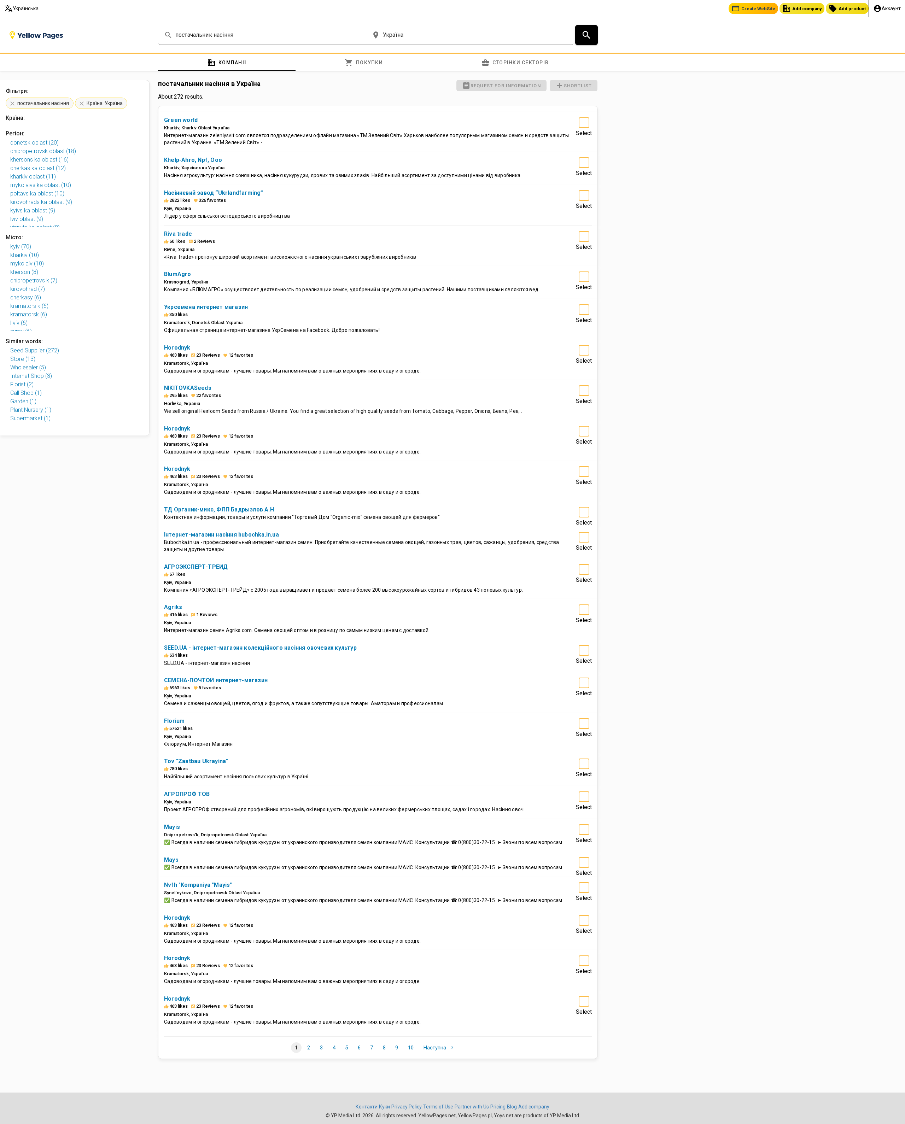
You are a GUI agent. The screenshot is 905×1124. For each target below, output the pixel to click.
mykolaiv (27, 263)
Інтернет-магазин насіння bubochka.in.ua (221, 534)
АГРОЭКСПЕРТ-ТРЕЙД (196, 566)
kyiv (20, 246)
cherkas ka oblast (38, 168)
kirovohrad (27, 289)
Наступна (439, 1047)
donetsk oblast (34, 142)
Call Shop (26, 393)
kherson (24, 272)
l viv (19, 323)
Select (584, 133)
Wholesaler (28, 367)
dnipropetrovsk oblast (43, 151)
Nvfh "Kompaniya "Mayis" (198, 885)
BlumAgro (177, 274)
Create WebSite (753, 8)
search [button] (168, 35)
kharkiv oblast (33, 176)
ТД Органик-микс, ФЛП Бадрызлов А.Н (219, 509)
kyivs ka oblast (32, 210)
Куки (384, 1107)
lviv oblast (26, 219)
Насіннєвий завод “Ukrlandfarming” (213, 192)
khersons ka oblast (39, 159)
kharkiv (24, 255)
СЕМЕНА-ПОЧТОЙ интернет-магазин (216, 680)
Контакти (367, 1107)
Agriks (173, 607)
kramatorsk (28, 314)
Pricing (498, 1107)
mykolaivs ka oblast (40, 185)
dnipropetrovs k (33, 280)
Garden (23, 401)
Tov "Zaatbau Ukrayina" (196, 761)
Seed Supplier (34, 350)
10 (411, 1047)
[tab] (227, 62)
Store (22, 359)
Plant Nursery (30, 409)
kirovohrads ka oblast (41, 202)
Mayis (172, 827)
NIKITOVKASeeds (187, 388)
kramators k (29, 306)
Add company (802, 8)
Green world (181, 120)
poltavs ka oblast (37, 193)
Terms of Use (438, 1107)
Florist (22, 384)
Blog (512, 1107)
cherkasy (25, 297)
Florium (174, 721)
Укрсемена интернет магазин (206, 307)
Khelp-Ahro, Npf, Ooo (193, 160)
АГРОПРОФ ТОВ (187, 794)
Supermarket (30, 418)
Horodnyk (177, 347)
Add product (847, 8)
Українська (21, 8)
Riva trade (178, 233)
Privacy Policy (406, 1107)
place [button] (376, 35)
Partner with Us (472, 1107)
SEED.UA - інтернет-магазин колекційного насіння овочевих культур (260, 647)
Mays (171, 859)
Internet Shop (31, 376)
